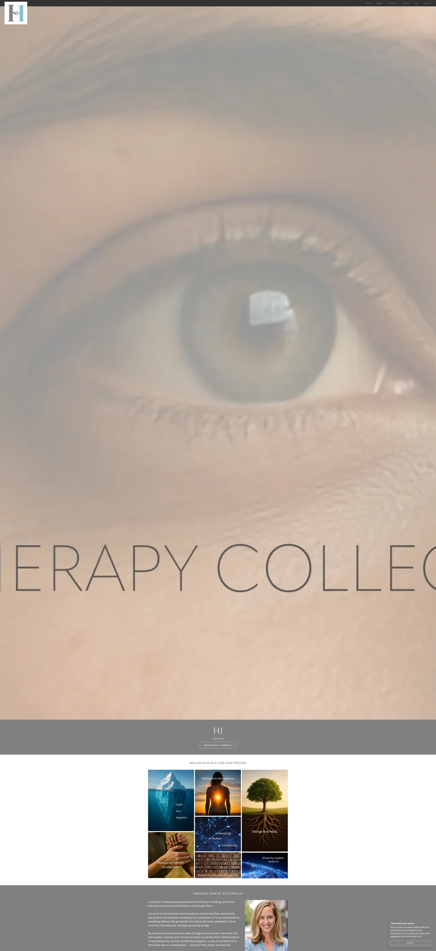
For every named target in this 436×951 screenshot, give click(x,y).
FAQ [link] (416, 3)
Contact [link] (427, 3)
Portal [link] (406, 3)
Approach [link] (392, 3)
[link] (16, 3)
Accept (410, 943)
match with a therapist (218, 745)
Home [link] (368, 3)
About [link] (380, 3)
